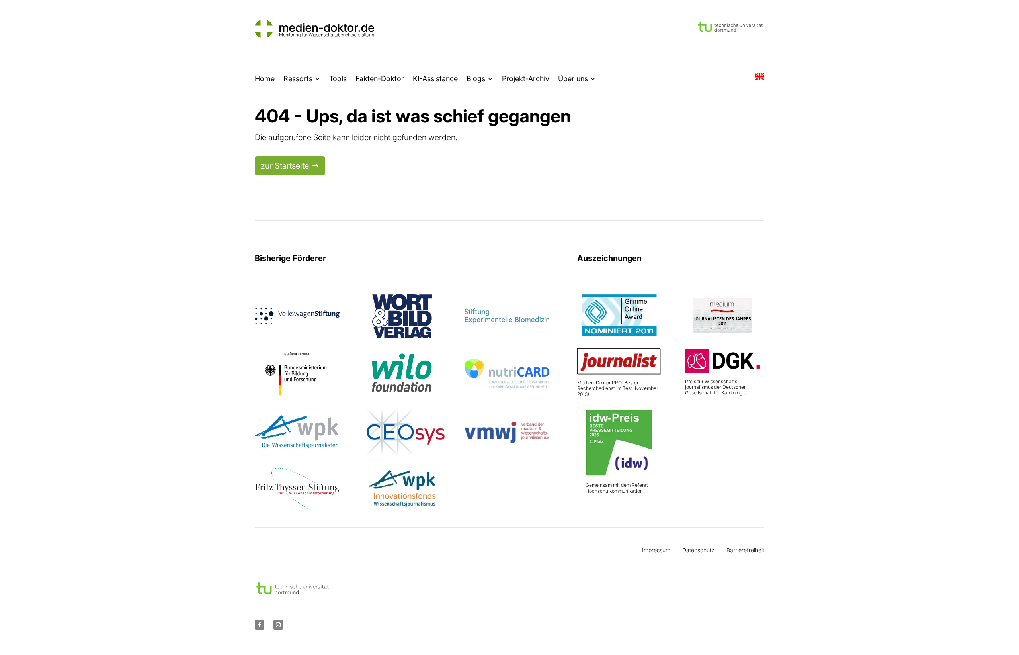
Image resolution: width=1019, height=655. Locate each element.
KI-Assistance (435, 79)
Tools (338, 79)
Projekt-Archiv (525, 79)
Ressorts (297, 79)
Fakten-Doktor (379, 79)
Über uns (573, 79)
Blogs (476, 79)
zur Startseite (285, 166)
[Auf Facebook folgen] (259, 625)
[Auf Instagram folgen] (278, 625)
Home (265, 79)
